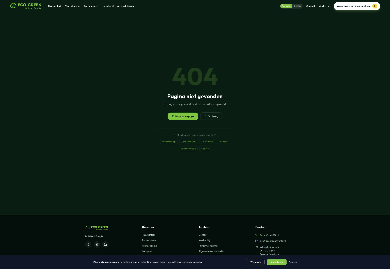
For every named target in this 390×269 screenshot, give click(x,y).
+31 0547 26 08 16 (269, 234)
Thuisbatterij (55, 6)
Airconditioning (125, 6)
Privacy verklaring (208, 245)
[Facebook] (88, 244)
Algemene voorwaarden (211, 251)
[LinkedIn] (105, 244)
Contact (310, 6)
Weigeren (255, 262)
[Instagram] (97, 244)
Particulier (286, 6)
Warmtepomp (72, 6)
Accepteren (277, 262)
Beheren (293, 262)
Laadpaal (108, 6)
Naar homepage (184, 116)
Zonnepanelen (91, 6)
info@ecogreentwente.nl (273, 240)
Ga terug (213, 116)
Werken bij (324, 6)
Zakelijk (297, 6)
